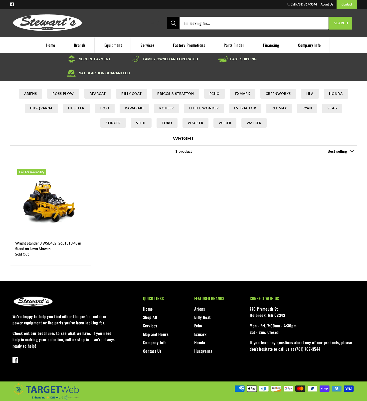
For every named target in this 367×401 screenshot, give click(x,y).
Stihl (141, 123)
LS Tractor (245, 108)
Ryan (307, 108)
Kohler (166, 108)
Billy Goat (131, 94)
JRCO (104, 108)
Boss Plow (63, 94)
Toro (167, 123)
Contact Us (152, 351)
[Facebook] (12, 4)
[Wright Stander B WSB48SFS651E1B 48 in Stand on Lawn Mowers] (50, 202)
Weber (225, 123)
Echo (214, 94)
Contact (347, 4)
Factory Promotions (189, 45)
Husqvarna (41, 108)
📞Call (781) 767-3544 (302, 4)
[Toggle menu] (137, 23)
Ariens (30, 94)
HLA (310, 94)
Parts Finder (234, 45)
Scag (332, 108)
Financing (271, 45)
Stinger (113, 123)
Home (148, 309)
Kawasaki (134, 108)
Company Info (309, 45)
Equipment (113, 45)
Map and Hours (156, 334)
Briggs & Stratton (175, 94)
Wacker (195, 123)
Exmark (242, 94)
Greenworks (278, 94)
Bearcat (98, 94)
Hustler (76, 108)
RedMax (279, 108)
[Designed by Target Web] (45, 398)
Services (147, 45)
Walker (254, 123)
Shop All (150, 317)
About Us (327, 4)
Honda (336, 94)
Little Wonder (204, 108)
